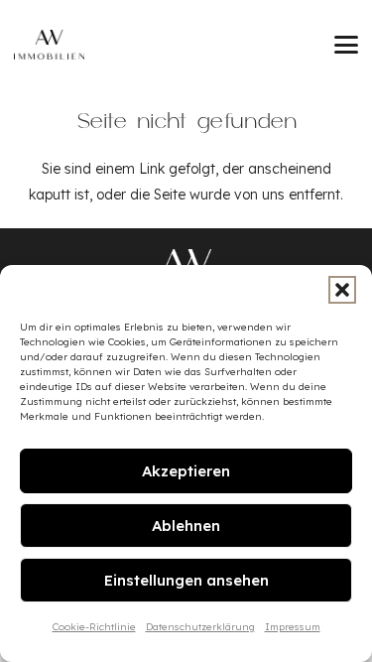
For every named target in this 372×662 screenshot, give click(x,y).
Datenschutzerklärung (200, 626)
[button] (342, 290)
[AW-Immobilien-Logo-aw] (186, 262)
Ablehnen (186, 525)
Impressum (292, 626)
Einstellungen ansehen (186, 580)
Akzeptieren (186, 471)
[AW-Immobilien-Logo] (49, 45)
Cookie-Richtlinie (94, 626)
